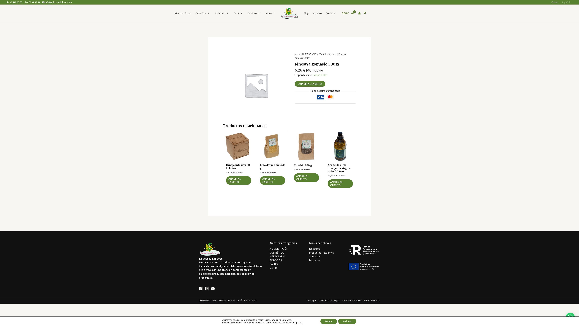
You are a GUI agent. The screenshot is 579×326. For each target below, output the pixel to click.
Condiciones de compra (329, 300)
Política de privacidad (351, 300)
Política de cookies (372, 300)
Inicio (297, 54)
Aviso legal (311, 300)
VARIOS (274, 268)
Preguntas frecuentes (321, 252)
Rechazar (347, 321)
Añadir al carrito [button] (234, 180)
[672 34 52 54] (32, 2)
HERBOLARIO (277, 256)
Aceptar (328, 321)
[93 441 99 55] (14, 2)
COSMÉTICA (277, 252)
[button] (188, 13)
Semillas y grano (328, 54)
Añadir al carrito (310, 84)
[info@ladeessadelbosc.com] (57, 2)
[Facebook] (201, 288)
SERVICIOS (276, 260)
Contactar (314, 256)
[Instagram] (207, 288)
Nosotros (314, 248)
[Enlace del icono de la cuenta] (359, 13)
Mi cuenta (314, 260)
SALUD (274, 264)
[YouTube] (213, 288)
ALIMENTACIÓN (310, 54)
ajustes (298, 322)
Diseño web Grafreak (247, 300)
